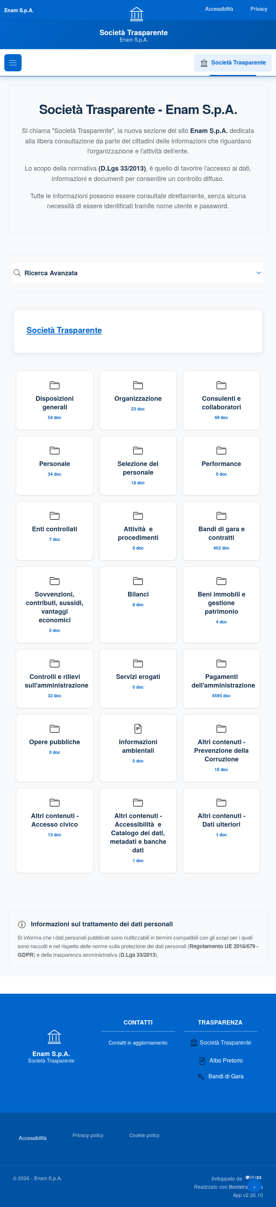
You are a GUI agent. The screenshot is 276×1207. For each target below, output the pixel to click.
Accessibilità (33, 1137)
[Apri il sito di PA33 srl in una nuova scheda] (253, 1177)
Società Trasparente (238, 62)
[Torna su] (254, 1185)
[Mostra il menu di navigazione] (13, 62)
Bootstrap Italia (246, 1186)
